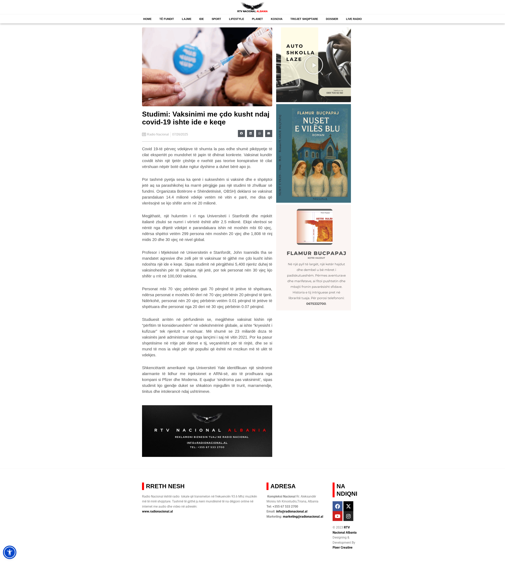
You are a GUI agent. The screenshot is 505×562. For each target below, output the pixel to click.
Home (147, 19)
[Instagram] (348, 516)
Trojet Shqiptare (304, 19)
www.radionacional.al (157, 511)
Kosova (276, 19)
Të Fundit (166, 19)
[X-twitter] (348, 506)
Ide (201, 19)
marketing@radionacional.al (303, 516)
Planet (257, 19)
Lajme (186, 19)
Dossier (332, 19)
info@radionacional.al (291, 511)
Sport (216, 19)
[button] (241, 133)
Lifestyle (236, 19)
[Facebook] (337, 506)
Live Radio (354, 19)
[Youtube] (337, 516)
